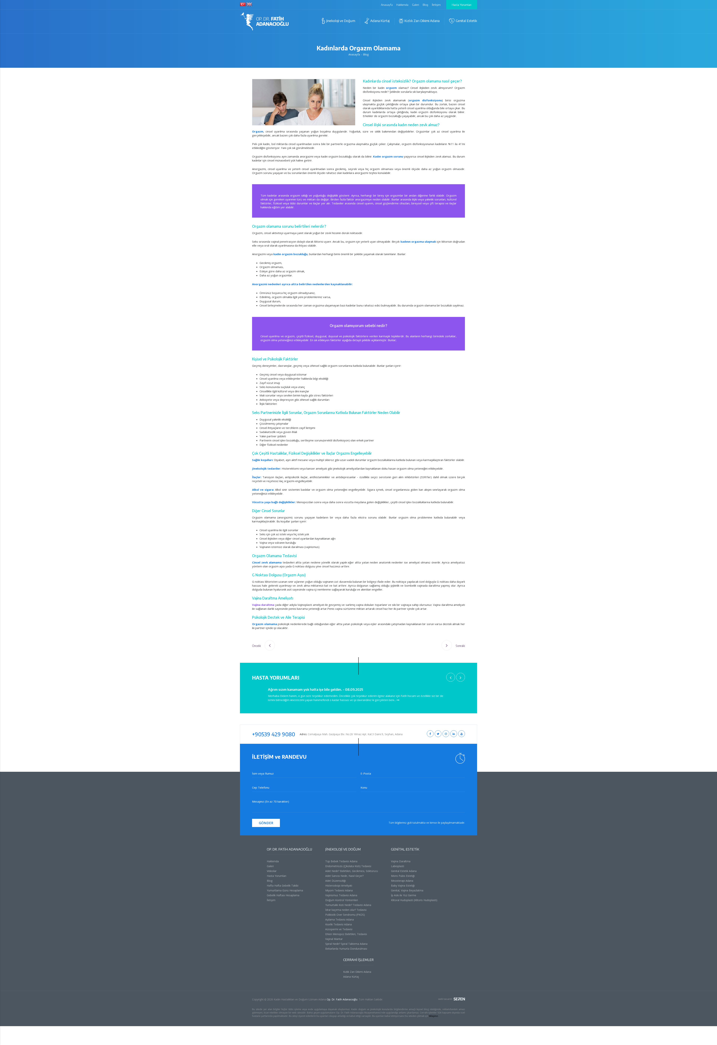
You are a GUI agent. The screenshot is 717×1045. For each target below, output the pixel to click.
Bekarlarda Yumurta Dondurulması (346, 948)
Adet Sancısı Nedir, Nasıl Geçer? (344, 876)
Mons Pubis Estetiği (403, 876)
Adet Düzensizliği (335, 880)
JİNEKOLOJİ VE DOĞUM (343, 849)
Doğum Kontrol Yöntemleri (341, 900)
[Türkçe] (243, 4)
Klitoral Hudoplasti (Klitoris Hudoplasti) (414, 900)
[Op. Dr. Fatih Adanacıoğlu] (264, 22)
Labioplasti (397, 866)
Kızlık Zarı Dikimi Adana (357, 972)
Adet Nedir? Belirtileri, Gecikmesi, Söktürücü (351, 871)
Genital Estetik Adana (404, 871)
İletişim (436, 4)
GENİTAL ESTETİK (405, 849)
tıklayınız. (433, 1016)
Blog (425, 4)
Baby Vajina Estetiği (403, 885)
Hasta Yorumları (461, 4)
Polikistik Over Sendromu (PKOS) (345, 914)
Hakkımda (402, 4)
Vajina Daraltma (400, 861)
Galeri (415, 4)
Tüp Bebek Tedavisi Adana (341, 861)
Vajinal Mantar (334, 939)
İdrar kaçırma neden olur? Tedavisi (346, 910)
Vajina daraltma (263, 605)
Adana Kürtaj (351, 976)
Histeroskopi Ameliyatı (338, 885)
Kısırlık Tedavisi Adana (338, 924)
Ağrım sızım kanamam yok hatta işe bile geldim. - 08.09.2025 (315, 689)
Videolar (272, 871)
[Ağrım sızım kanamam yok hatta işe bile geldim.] (398, 700)
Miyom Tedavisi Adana (339, 890)
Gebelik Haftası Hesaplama (283, 895)
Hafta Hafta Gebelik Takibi (282, 885)
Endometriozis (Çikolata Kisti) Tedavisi (348, 866)
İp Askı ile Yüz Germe (403, 895)
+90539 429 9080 (273, 734)
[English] (249, 4)
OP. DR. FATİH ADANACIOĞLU (289, 849)
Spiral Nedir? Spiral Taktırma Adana (346, 944)
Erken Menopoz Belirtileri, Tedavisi (346, 934)
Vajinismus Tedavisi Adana (341, 895)
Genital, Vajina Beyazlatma (407, 890)
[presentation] (450, 677)
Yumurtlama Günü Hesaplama (285, 890)
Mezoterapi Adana (402, 880)
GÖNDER (266, 823)
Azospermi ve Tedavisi (338, 929)
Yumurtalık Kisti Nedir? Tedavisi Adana (348, 905)
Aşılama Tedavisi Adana (339, 919)
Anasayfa (387, 4)
